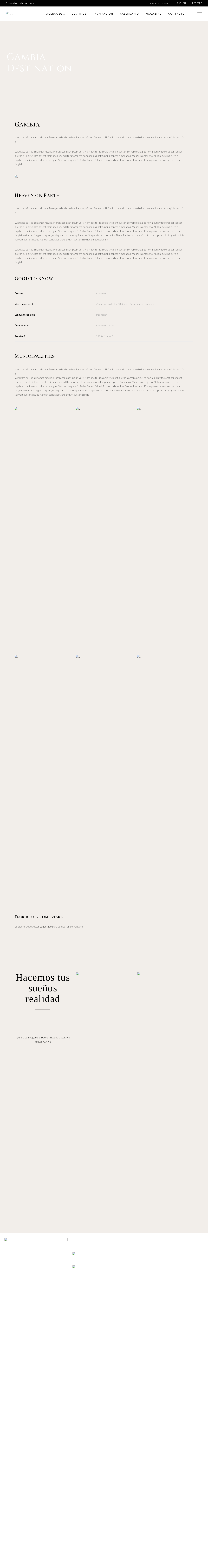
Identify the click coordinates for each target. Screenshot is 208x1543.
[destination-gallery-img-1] (43, 425)
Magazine (87, 1328)
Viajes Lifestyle (87, 1311)
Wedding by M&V (88, 1319)
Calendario (84, 1324)
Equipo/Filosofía (88, 1294)
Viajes (94, 1324)
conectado (46, 926)
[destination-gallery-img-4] (43, 776)
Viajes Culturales (88, 1307)
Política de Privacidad (119, 1303)
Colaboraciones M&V (88, 1303)
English (181, 3)
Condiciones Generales (119, 1298)
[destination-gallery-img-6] (165, 776)
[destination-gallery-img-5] (104, 776)
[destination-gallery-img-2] (104, 425)
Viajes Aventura (87, 1315)
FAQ (87, 1298)
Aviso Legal (119, 1294)
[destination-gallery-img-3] (165, 528)
